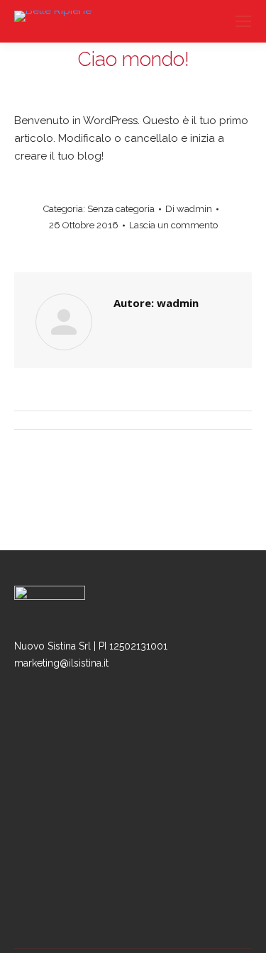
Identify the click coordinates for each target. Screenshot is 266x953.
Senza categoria (121, 209)
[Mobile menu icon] (243, 21)
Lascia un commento (173, 225)
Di (188, 209)
